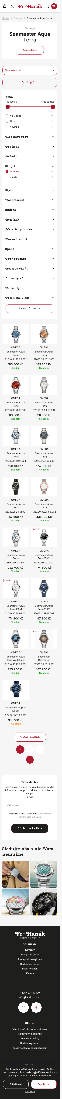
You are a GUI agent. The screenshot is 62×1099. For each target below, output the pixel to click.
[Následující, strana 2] (39, 749)
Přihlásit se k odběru (30, 828)
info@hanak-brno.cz (30, 997)
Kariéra (30, 973)
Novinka (31, 126)
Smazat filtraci (28, 308)
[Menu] (54, 6)
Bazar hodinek (30, 968)
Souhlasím (44, 1084)
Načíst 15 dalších (30, 737)
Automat (31, 171)
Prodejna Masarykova (30, 959)
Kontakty (30, 949)
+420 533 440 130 (30, 992)
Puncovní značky (30, 1038)
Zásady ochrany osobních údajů (30, 1047)
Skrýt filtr (32, 82)
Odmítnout (16, 1084)
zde (49, 1075)
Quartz (31, 177)
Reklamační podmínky (30, 1033)
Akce (31, 121)
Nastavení (30, 1091)
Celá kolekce (30, 50)
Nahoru (30, 759)
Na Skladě (31, 115)
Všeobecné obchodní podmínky (29, 1029)
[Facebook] (36, 1006)
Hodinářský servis (30, 964)
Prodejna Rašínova (30, 954)
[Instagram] (23, 1006)
